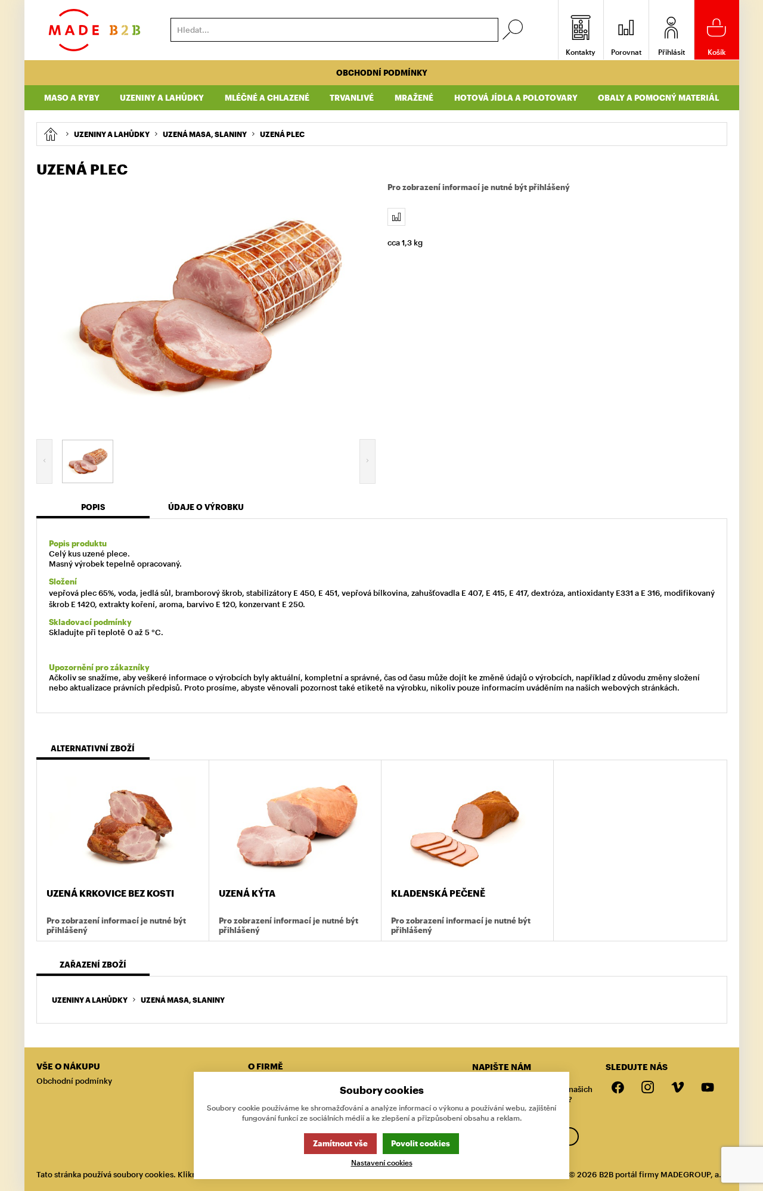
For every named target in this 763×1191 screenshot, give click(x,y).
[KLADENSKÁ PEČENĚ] (467, 825)
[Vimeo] (677, 1087)
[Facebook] (618, 1087)
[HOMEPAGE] (50, 134)
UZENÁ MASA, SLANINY (183, 1000)
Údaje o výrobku (206, 507)
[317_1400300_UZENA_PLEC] (206, 306)
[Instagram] (647, 1087)
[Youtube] (707, 1087)
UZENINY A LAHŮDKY (90, 1000)
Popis (93, 507)
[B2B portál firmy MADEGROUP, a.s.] (94, 30)
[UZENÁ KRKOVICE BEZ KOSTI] (122, 825)
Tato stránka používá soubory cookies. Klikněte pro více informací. (158, 1174)
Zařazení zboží (93, 964)
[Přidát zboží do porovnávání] (396, 217)
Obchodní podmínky (381, 72)
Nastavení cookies (381, 1163)
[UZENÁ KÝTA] (295, 825)
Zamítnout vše (340, 1143)
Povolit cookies (420, 1143)
